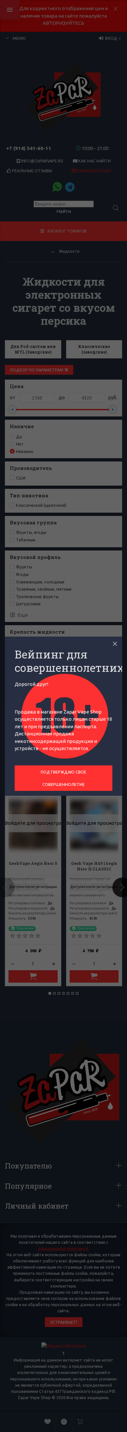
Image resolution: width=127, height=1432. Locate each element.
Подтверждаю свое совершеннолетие (63, 778)
